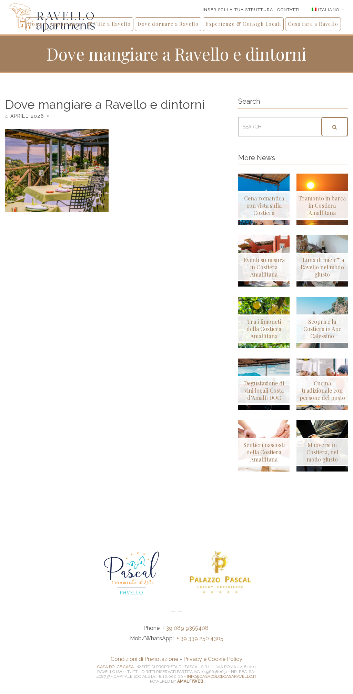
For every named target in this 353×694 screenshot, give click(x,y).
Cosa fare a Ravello (313, 24)
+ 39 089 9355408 (186, 628)
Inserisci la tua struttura (238, 9)
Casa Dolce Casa (115, 666)
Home (35, 24)
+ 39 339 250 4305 (199, 638)
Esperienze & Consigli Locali (243, 24)
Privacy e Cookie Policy (212, 659)
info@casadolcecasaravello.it (221, 676)
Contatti (288, 9)
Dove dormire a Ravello (168, 24)
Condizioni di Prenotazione (144, 659)
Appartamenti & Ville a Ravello (90, 24)
